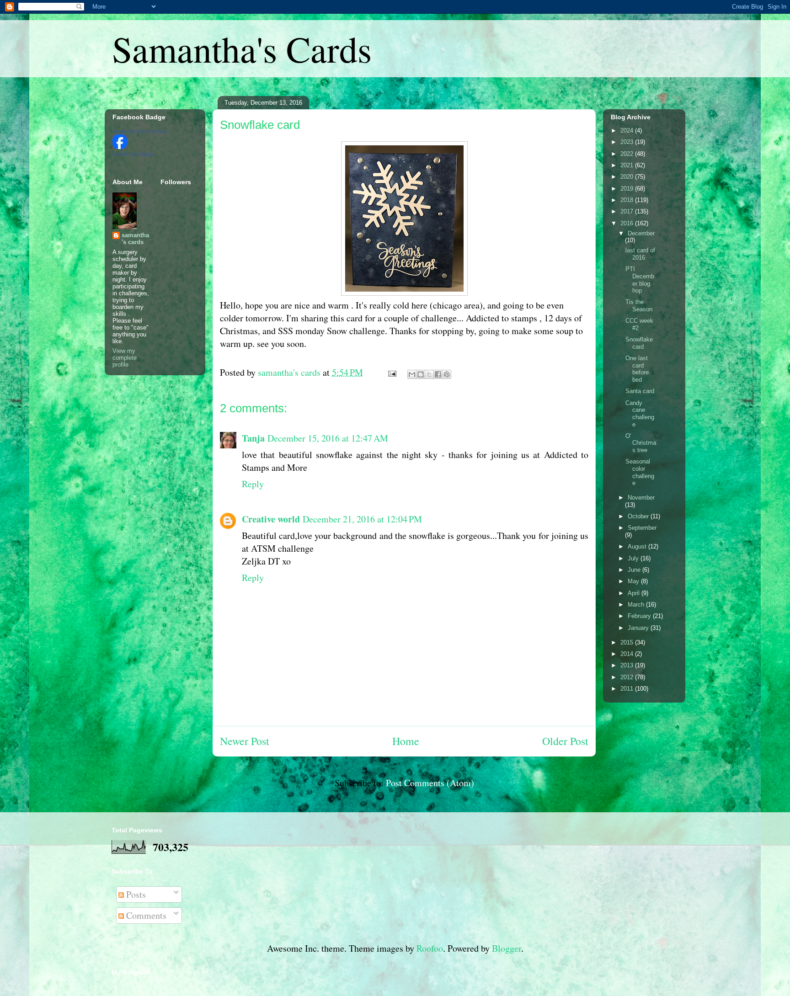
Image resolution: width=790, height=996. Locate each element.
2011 (627, 688)
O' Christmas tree (640, 442)
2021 (627, 165)
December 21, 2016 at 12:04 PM (362, 519)
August (638, 546)
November (641, 497)
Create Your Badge (133, 154)
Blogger (506, 948)
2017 (627, 211)
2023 (627, 141)
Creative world (271, 519)
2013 (627, 665)
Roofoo (429, 948)
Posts (135, 894)
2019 (627, 188)
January (639, 627)
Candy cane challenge (639, 413)
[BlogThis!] (420, 374)
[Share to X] (429, 374)
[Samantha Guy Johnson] (119, 147)
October (639, 516)
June (635, 569)
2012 (627, 677)
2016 (627, 223)
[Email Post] (391, 372)
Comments (145, 915)
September (642, 527)
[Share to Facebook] (438, 374)
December (641, 233)
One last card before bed (637, 369)
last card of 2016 (640, 254)
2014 (627, 653)
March (637, 604)
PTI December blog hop (639, 280)
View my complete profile (124, 357)
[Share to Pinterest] (446, 374)
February (640, 616)
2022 (627, 153)
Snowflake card (639, 343)
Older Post (565, 741)
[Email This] (411, 374)
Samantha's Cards (242, 48)
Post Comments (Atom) (430, 783)
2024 (627, 130)
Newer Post (244, 741)
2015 (627, 642)
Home (405, 741)
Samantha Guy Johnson (139, 131)
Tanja (253, 438)
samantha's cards (135, 238)
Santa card (639, 391)
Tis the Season (638, 305)
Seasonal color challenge (639, 472)
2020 (627, 176)
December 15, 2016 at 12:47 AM (327, 438)
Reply (253, 484)
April (634, 593)
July (634, 558)
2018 (627, 200)
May (634, 581)
